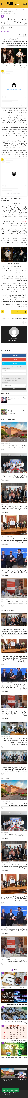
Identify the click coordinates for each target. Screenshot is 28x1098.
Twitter (14, 364)
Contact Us (15, 1092)
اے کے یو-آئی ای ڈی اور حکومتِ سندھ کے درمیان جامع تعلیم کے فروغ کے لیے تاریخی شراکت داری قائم (14, 572)
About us (3, 1092)
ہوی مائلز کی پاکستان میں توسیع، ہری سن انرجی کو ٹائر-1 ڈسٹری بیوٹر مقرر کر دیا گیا (15, 477)
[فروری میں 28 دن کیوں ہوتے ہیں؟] (14, 1032)
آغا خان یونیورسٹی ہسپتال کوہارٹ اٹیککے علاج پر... (7, 1080)
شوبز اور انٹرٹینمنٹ (10, 13)
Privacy (9, 1092)
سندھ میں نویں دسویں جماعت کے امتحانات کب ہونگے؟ (15, 1022)
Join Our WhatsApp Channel (10, 1090)
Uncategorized (4, 474)
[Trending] (2, 16)
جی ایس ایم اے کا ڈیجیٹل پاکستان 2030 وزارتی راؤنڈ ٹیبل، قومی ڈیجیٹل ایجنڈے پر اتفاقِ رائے (14, 602)
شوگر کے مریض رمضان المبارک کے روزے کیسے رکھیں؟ (14, 987)
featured (7, 443)
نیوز (3, 443)
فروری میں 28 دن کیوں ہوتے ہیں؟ (19, 1040)
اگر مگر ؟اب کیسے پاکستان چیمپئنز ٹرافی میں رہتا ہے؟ (14, 1057)
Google (15, 360)
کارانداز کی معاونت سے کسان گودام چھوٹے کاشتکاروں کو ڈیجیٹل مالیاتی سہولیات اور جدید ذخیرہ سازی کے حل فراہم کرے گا (14, 508)
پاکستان (3, 13)
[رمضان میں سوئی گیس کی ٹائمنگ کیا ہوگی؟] (14, 996)
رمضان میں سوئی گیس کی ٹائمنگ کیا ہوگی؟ (16, 1004)
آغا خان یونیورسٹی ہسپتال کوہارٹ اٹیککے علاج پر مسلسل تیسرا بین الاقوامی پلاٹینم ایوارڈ (15, 446)
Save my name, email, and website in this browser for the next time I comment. (13, 380)
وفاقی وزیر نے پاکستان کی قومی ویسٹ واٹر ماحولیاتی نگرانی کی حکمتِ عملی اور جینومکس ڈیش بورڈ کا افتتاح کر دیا (14, 769)
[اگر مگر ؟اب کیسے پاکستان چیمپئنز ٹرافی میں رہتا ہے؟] (14, 1049)
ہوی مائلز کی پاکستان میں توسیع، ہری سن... (21, 1080)
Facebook (15, 356)
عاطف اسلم (24, 221)
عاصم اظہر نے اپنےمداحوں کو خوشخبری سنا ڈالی (17, 410)
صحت (2, 443)
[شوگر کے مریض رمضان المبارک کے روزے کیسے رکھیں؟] (14, 979)
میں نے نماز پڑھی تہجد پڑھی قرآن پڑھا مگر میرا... (17, 398)
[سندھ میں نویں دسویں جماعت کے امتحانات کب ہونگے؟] (14, 1013)
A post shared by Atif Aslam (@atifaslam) (14, 193)
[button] (2, 4)
